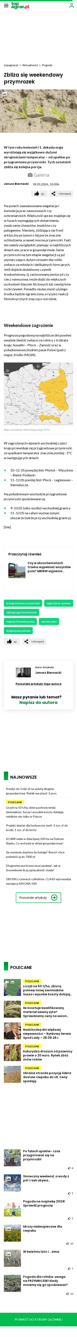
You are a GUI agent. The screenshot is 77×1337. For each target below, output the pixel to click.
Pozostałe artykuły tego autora (38, 684)
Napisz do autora (38, 702)
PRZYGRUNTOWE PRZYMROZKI (23, 603)
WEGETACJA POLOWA (18, 630)
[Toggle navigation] (6, 5)
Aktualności (30, 65)
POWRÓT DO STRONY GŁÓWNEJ (38, 1319)
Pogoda (47, 65)
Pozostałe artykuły (33, 898)
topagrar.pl (11, 65)
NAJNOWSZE (23, 777)
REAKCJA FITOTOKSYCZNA (20, 621)
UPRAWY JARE (49, 621)
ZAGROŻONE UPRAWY (59, 603)
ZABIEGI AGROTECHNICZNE (21, 612)
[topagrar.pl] (20, 5)
